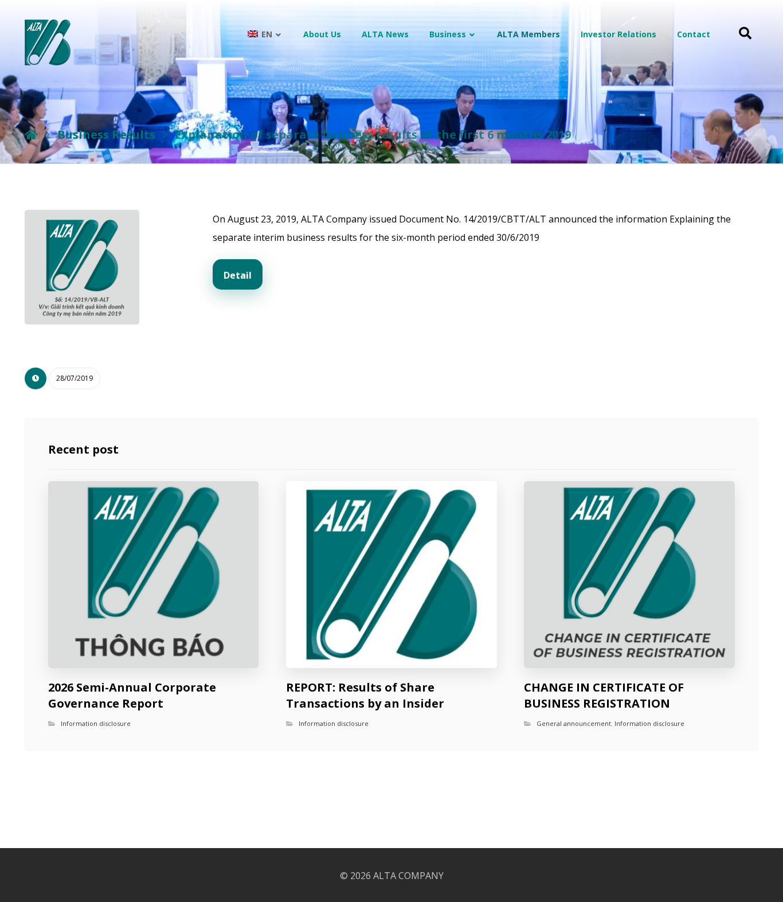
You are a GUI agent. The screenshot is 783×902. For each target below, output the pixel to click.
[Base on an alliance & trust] (48, 42)
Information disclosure (96, 723)
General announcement (574, 723)
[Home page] (31, 134)
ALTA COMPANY (408, 875)
